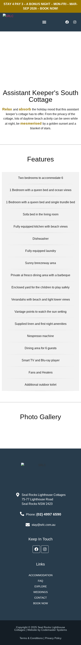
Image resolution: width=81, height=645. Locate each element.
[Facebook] (67, 22)
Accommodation (41, 575)
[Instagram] (74, 22)
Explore (40, 586)
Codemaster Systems (54, 629)
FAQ (40, 580)
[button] (44, 22)
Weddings (40, 592)
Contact (40, 597)
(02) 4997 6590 (48, 514)
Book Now (40, 603)
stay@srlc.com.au (43, 524)
